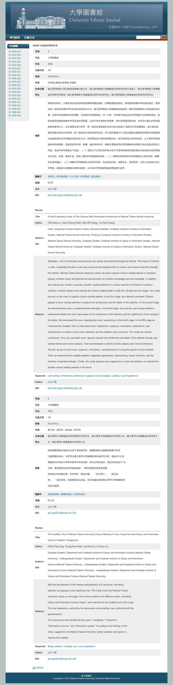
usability (116, 376)
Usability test (70, 646)
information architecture (72, 376)
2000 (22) (16, 105)
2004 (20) (16, 92)
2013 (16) (16, 61)
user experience (129, 376)
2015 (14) (16, 55)
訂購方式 (29, 37)
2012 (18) (16, 65)
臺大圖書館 (86, 676)
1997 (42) (16, 115)
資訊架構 (95, 176)
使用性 (51, 176)
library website (55, 646)
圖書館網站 (66, 494)
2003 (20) (16, 95)
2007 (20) (16, 82)
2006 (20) (16, 85)
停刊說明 (15, 37)
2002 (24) (16, 99)
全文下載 (52, 189)
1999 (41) (16, 109)
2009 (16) (16, 75)
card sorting (53, 376)
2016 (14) (16, 51)
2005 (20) (16, 88)
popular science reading (97, 376)
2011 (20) (16, 68)
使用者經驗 (61, 176)
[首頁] (87, 31)
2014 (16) (16, 58)
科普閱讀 (84, 176)
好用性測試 (79, 494)
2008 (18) (16, 78)
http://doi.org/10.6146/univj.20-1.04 (65, 195)
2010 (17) (16, 72)
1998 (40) (16, 112)
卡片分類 (73, 176)
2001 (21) (16, 102)
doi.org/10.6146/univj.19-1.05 (62, 513)
